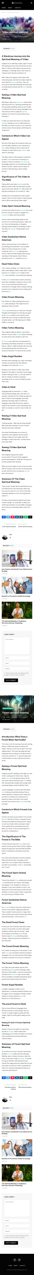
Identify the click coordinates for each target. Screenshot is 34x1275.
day (9, 291)
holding (18, 334)
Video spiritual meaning (24, 1087)
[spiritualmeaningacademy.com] (17, 3)
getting (24, 111)
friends (6, 907)
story (14, 258)
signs (20, 933)
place (21, 844)
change (13, 229)
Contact (18, 7)
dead (16, 273)
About (10, 7)
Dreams (4, 310)
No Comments (24, 36)
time (21, 996)
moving (14, 82)
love (3, 792)
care (25, 917)
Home (4, 7)
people (20, 184)
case (7, 280)
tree (25, 780)
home (3, 148)
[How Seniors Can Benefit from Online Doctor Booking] (17, 558)
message (4, 123)
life (7, 496)
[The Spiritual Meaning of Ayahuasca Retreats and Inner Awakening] (17, 610)
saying (14, 936)
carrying (10, 1054)
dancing (8, 778)
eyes (3, 304)
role (22, 391)
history (14, 251)
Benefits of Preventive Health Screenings (16, 596)
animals (22, 210)
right (18, 268)
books (5, 819)
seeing (8, 315)
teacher (24, 150)
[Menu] (3, 3)
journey (21, 801)
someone (6, 341)
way (26, 471)
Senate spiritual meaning (25, 526)
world (25, 87)
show (12, 48)
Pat (9, 36)
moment (4, 215)
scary (3, 275)
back (20, 189)
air (22, 865)
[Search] (31, 3)
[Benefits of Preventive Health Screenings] (17, 585)
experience (19, 102)
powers (20, 365)
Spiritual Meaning (8, 27)
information (24, 162)
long (19, 374)
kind (8, 159)
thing (16, 880)
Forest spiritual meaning (9, 526)
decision (11, 1031)
